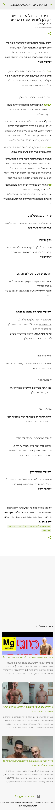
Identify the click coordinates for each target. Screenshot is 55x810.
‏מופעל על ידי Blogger (26, 796)
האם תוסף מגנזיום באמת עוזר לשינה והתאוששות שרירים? (28, 657)
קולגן (48, 71)
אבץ (49, 184)
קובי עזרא (46, 531)
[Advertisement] (27, 588)
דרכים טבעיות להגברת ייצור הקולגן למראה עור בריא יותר (29, 526)
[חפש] (4, 4)
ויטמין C (47, 104)
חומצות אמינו (45, 147)
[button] (49, 34)
